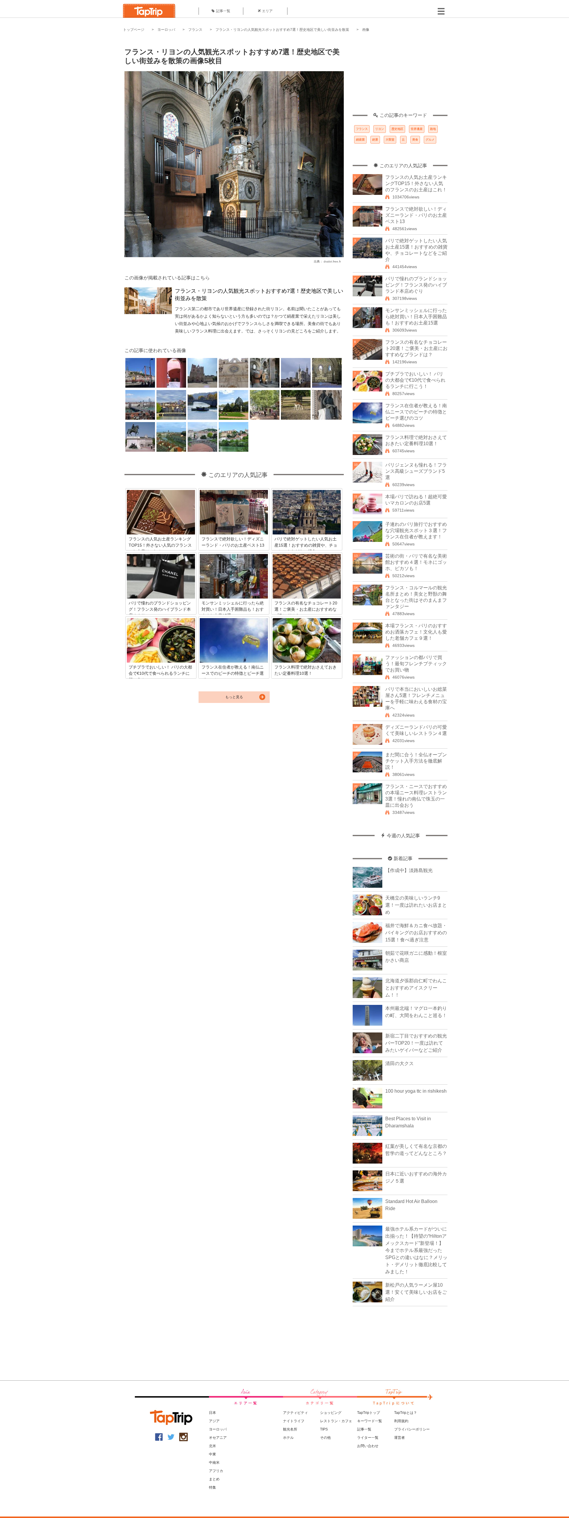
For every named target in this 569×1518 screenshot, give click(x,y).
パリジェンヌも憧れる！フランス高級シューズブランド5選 (416, 471)
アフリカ (216, 1471)
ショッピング (330, 1413)
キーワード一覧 (369, 1421)
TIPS (324, 1429)
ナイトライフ (293, 1421)
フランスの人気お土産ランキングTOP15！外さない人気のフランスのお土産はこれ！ (416, 183)
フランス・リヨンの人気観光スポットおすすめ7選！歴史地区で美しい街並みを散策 (282, 30)
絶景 (375, 139)
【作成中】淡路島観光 (409, 870)
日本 (212, 1413)
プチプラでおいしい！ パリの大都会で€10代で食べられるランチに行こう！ (415, 380)
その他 (325, 1438)
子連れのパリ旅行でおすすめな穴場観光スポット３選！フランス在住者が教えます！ (416, 530)
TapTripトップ (368, 1413)
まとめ (214, 1479)
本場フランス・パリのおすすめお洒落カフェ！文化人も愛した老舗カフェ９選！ (416, 632)
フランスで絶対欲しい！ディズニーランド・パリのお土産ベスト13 (416, 215)
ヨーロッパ (166, 30)
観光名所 (290, 1429)
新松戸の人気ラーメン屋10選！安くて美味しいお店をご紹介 (416, 1292)
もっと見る (234, 697)
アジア (214, 1421)
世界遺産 (417, 129)
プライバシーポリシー (412, 1429)
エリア (267, 11)
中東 (212, 1454)
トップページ (133, 30)
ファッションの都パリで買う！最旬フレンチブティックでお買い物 (416, 663)
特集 (212, 1487)
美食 (415, 139)
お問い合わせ (367, 1446)
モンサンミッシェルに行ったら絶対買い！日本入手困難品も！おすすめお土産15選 (416, 316)
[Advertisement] (400, 76)
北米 (212, 1446)
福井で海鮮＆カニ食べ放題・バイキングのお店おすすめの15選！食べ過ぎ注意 (416, 932)
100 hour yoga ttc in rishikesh (416, 1091)
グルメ (430, 139)
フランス (195, 30)
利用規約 (401, 1421)
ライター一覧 (367, 1438)
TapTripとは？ (405, 1413)
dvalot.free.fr (332, 261)
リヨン (379, 129)
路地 (433, 129)
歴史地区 (397, 129)
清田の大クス (399, 1063)
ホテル (288, 1438)
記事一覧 (223, 11)
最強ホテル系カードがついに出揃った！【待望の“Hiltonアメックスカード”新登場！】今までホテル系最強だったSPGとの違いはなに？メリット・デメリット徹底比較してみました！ (416, 1250)
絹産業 (360, 139)
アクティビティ (295, 1413)
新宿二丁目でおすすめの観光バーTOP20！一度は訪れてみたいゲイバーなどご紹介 (416, 1043)
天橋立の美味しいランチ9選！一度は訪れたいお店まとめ (416, 905)
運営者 (399, 1438)
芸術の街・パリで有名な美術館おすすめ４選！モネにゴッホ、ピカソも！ (416, 562)
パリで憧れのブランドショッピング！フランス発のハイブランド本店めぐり (416, 285)
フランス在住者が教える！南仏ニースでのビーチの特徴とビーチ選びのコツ (416, 412)
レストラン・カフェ (336, 1421)
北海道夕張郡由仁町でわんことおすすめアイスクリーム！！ (416, 987)
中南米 (214, 1462)
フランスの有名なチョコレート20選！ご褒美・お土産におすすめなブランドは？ (416, 348)
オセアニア (218, 1438)
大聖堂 (390, 139)
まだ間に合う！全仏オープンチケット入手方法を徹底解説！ (416, 761)
